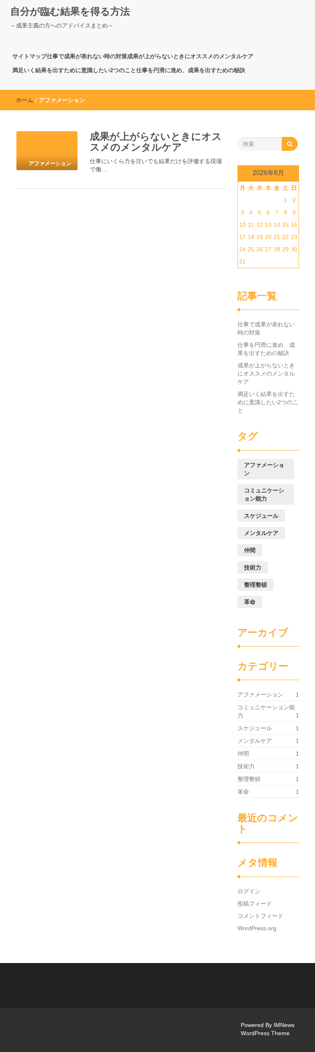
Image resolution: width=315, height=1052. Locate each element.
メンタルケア (261, 533)
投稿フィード (254, 903)
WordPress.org (256, 928)
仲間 (250, 550)
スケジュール (261, 515)
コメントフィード (260, 916)
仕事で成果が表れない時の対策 (87, 56)
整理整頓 (255, 584)
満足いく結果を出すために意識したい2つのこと (74, 70)
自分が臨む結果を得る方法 (70, 11)
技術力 (252, 567)
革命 (250, 602)
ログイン (248, 891)
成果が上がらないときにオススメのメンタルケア (190, 56)
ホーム (24, 100)
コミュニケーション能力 (264, 494)
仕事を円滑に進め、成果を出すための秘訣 (190, 70)
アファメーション (264, 469)
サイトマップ (29, 56)
